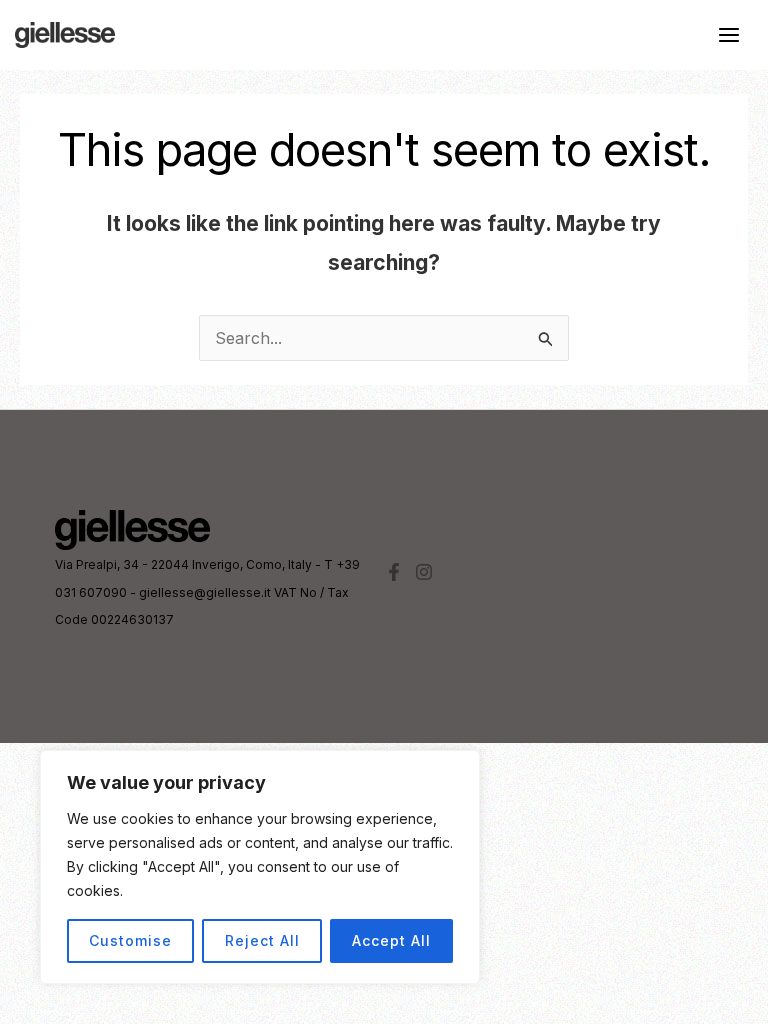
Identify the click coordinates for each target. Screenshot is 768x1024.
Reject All (262, 940)
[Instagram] (424, 572)
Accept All (391, 940)
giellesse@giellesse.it (205, 592)
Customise (130, 940)
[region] (260, 867)
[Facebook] (394, 572)
